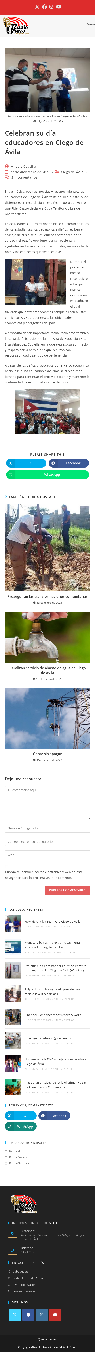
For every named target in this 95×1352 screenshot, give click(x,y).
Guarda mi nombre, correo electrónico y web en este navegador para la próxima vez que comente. (44, 875)
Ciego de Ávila (72, 172)
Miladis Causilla (23, 166)
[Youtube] (55, 1315)
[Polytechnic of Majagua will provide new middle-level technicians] (13, 993)
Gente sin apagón (47, 753)
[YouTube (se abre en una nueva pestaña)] (58, 6)
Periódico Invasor (24, 1285)
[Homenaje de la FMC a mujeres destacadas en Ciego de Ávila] (13, 1063)
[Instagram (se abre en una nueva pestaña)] (51, 6)
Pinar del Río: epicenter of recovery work (53, 1015)
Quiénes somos (47, 1339)
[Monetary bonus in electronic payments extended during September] (13, 947)
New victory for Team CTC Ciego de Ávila (53, 921)
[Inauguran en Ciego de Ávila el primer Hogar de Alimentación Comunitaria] (13, 1087)
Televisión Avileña (24, 1291)
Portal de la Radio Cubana (29, 1278)
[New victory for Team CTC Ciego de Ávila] (13, 923)
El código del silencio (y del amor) (48, 1038)
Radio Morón (17, 1151)
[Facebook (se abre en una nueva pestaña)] (44, 6)
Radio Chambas (19, 1163)
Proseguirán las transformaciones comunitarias (47, 596)
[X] (15, 1315)
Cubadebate (20, 1272)
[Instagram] (42, 1315)
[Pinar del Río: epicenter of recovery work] (13, 1017)
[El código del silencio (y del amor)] (13, 1040)
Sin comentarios (24, 177)
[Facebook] (28, 1315)
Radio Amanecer (19, 1157)
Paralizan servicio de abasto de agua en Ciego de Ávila (48, 670)
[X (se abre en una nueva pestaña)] (37, 6)
